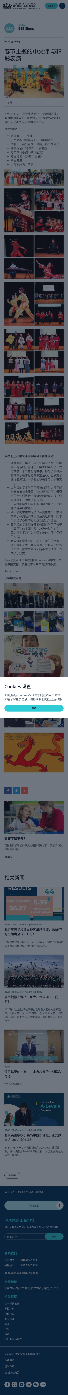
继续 (34, 708)
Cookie (51, 699)
